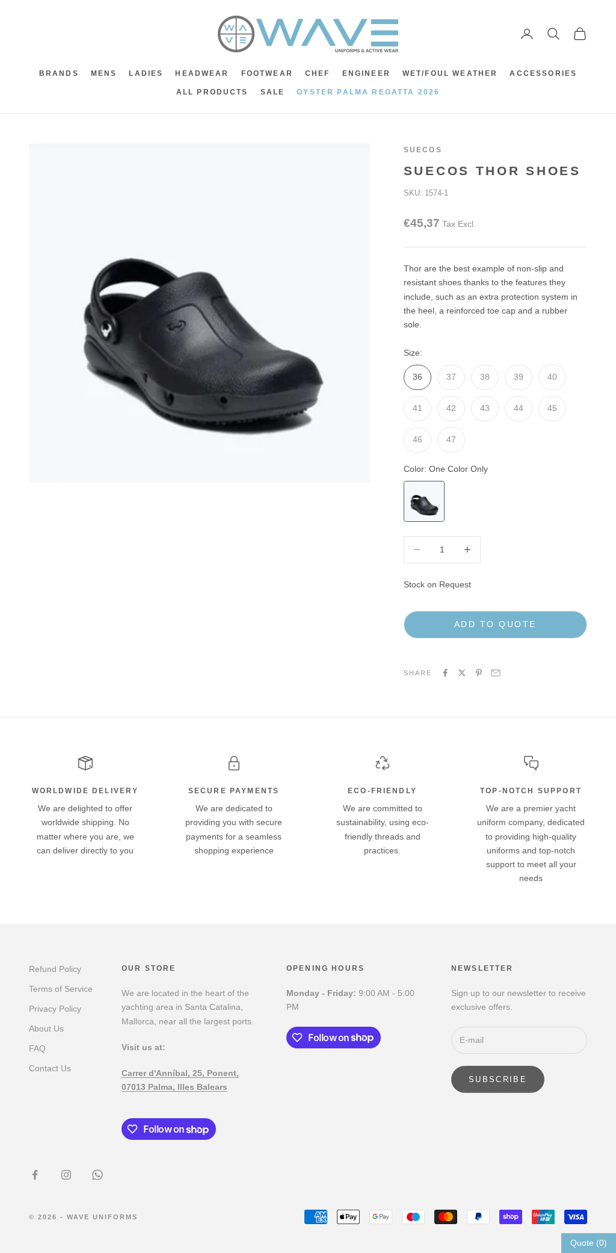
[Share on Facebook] (445, 673)
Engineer (366, 73)
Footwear (267, 73)
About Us (46, 1028)
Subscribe (498, 1079)
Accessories (543, 73)
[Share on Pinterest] (479, 673)
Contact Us (50, 1068)
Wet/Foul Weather (450, 73)
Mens (104, 73)
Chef (317, 73)
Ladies (146, 73)
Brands (59, 73)
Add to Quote (495, 624)
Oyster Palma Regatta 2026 (368, 92)
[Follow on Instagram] (66, 1175)
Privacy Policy (55, 1008)
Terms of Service (61, 989)
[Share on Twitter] (462, 673)
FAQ (37, 1048)
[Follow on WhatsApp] (97, 1175)
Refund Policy (55, 969)
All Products (212, 92)
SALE (272, 92)
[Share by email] (495, 673)
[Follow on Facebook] (35, 1175)
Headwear (202, 73)
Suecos (423, 150)
